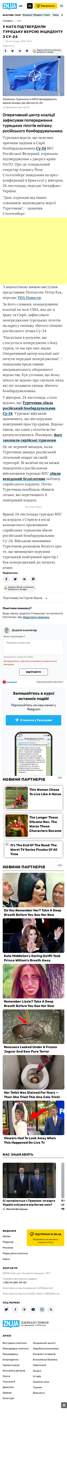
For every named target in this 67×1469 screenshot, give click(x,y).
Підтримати (47, 6)
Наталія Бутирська (17, 1209)
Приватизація (11, 1365)
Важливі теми (12, 15)
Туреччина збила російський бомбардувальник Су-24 (29, 408)
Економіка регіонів (14, 1370)
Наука (6, 1376)
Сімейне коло (41, 1381)
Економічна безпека (45, 1359)
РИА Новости (29, 297)
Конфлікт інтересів (44, 1354)
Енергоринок (11, 1359)
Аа (29, 6)
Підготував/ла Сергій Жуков (22, 598)
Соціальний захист (44, 1343)
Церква (7, 1392)
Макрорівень (10, 1354)
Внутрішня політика (15, 1343)
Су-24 (41, 148)
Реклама (8, 1247)
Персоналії (39, 1365)
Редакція (8, 1242)
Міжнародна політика (16, 1348)
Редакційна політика (15, 1253)
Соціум (37, 1370)
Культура (8, 1398)
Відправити (33, 672)
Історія (37, 1376)
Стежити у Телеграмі (36, 720)
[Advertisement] (33, 250)
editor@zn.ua (51, 1293)
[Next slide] (61, 15)
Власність (39, 1392)
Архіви (7, 1236)
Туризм (37, 1387)
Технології (9, 1381)
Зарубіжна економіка (46, 1348)
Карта (6, 1259)
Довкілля (8, 1387)
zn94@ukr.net (45, 1288)
